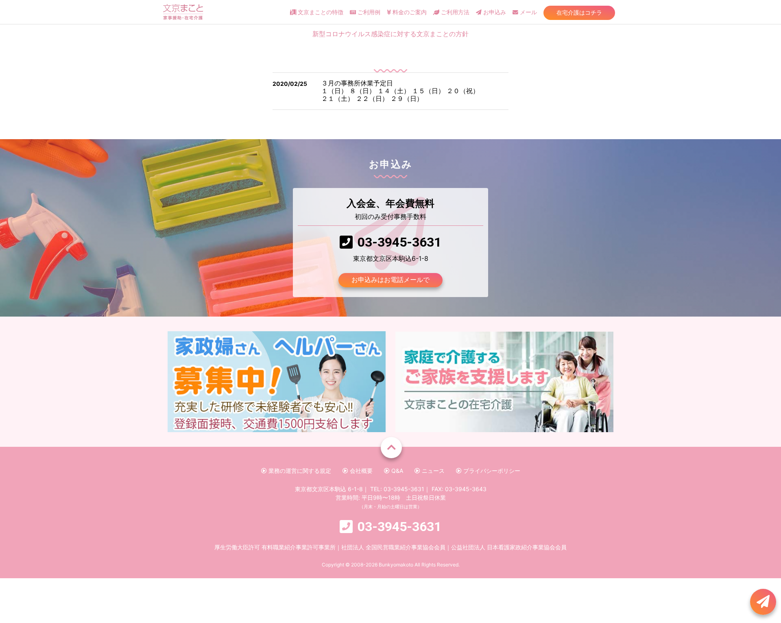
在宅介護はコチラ (579, 12)
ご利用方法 (454, 12)
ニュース (432, 470)
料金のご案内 (409, 12)
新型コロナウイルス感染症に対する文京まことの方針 (390, 34)
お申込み (494, 12)
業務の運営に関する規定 (299, 470)
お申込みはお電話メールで (390, 279)
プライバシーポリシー (491, 470)
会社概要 (360, 470)
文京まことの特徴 (319, 12)
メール (527, 12)
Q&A (396, 470)
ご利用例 (368, 12)
